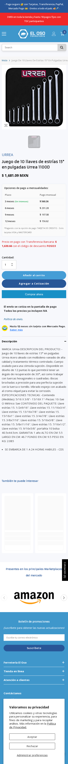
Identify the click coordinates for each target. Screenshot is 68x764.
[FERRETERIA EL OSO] (34, 598)
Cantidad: (8, 257)
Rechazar (32, 746)
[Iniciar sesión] (54, 34)
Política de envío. (13, 319)
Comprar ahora (34, 294)
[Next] (64, 597)
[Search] (61, 47)
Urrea (7, 154)
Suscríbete (34, 648)
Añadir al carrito (34, 275)
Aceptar (32, 737)
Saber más (16, 330)
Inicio (4, 60)
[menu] (4, 34)
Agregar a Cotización (34, 283)
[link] (17, 538)
